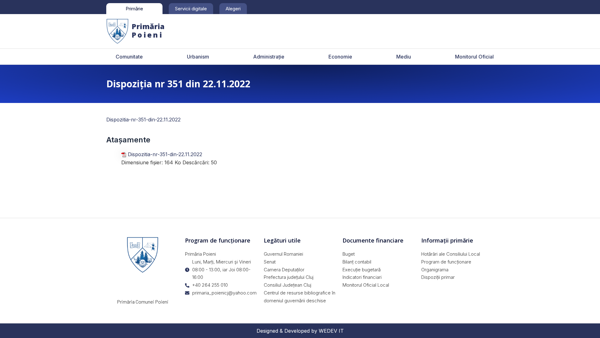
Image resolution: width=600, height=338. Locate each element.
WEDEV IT (331, 331)
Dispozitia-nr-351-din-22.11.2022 (143, 119)
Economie (340, 57)
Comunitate (129, 57)
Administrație (268, 57)
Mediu (403, 57)
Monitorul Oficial (474, 57)
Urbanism (198, 57)
